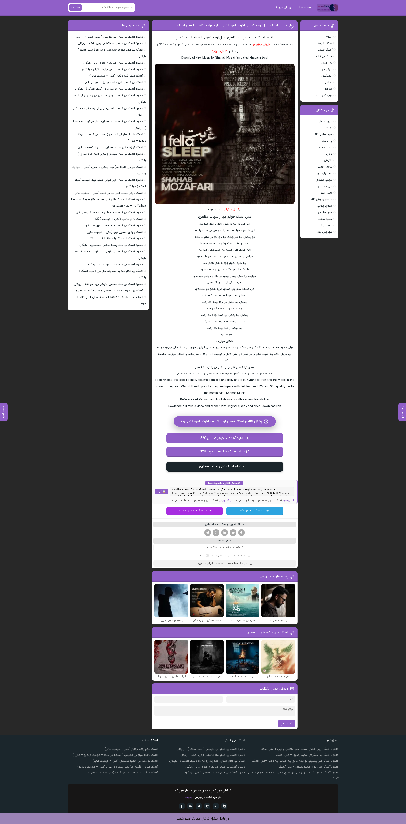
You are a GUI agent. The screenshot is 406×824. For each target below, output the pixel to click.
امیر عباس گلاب (322, 134)
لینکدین (224, 532)
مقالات (328, 89)
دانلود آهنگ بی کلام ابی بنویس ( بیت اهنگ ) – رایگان (109, 37)
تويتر (199, 806)
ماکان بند (326, 193)
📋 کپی (161, 491)
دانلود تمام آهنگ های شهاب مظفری (224, 466)
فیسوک (241, 532)
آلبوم (329, 37)
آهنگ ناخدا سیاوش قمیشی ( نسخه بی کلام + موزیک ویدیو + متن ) (115, 755)
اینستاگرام (216, 806)
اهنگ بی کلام (324, 56)
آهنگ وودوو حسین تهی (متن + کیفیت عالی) (115, 232)
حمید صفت (325, 219)
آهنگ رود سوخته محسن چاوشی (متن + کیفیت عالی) (109, 291)
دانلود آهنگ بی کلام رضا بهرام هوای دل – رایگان (113, 63)
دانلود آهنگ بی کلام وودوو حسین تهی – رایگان (114, 226)
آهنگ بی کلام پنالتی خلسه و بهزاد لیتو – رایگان (114, 82)
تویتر (233, 532)
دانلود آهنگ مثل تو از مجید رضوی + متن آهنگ (308, 767)
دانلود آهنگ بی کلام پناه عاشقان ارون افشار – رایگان (110, 43)
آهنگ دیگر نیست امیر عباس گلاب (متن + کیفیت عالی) (108, 193)
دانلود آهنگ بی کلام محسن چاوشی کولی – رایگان (112, 69)
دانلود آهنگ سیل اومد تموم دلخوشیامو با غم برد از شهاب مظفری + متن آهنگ (232, 25)
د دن (329, 154)
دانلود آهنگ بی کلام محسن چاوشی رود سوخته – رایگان (108, 284)
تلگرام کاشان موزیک (252, 511)
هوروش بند (324, 232)
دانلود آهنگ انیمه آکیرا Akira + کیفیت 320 (116, 238)
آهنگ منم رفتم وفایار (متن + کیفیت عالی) (116, 76)
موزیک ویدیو (324, 95)
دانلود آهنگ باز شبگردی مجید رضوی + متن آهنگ (307, 755)
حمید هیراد (325, 147)
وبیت (188, 797)
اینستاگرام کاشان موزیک (192, 511)
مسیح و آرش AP (321, 199)
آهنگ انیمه (325, 43)
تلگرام (207, 532)
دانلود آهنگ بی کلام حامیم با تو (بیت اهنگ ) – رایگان (109, 212)
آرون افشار (325, 121)
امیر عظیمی (325, 212)
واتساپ (216, 532)
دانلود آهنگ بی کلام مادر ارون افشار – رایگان (115, 265)
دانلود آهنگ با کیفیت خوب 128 (222, 452)
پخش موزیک (282, 7)
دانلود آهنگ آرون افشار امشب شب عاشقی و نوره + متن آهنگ (299, 749)
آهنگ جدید (240, 556)
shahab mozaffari (227, 563)
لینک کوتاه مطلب (224, 541)
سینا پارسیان (324, 173)
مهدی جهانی (324, 206)
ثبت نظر (286, 724)
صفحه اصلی (305, 7)
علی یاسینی (325, 186)
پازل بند (327, 141)
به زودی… (326, 63)
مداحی (328, 82)
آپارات (224, 806)
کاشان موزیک (219, 51)
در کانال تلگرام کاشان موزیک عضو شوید (203, 819)
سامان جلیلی (324, 167)
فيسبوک (182, 806)
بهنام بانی (326, 128)
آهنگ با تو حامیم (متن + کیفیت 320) (119, 219)
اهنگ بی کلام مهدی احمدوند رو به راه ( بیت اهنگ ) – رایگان (207, 761)
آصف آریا (326, 225)
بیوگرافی (327, 69)
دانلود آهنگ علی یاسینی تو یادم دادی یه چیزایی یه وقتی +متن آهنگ (295, 761)
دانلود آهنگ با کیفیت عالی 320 (222, 438)
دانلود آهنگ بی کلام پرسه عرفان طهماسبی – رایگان (111, 245)
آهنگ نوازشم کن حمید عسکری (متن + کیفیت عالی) (110, 147)
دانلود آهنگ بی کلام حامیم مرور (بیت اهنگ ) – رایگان (109, 89)
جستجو (75, 7)
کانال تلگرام (231, 210)
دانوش (328, 160)
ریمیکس (326, 76)
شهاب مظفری (261, 45)
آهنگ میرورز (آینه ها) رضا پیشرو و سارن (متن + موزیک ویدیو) (117, 767)
